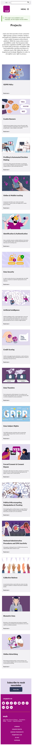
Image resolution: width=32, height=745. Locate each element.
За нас (17, 737)
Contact (9, 721)
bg (7, 2)
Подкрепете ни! (17, 734)
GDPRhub (17, 740)
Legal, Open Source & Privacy (10, 719)
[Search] (28, 2)
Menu (23, 9)
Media (4, 721)
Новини (17, 726)
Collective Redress (17, 721)
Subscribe (16, 689)
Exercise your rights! (17, 732)
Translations (22, 719)
